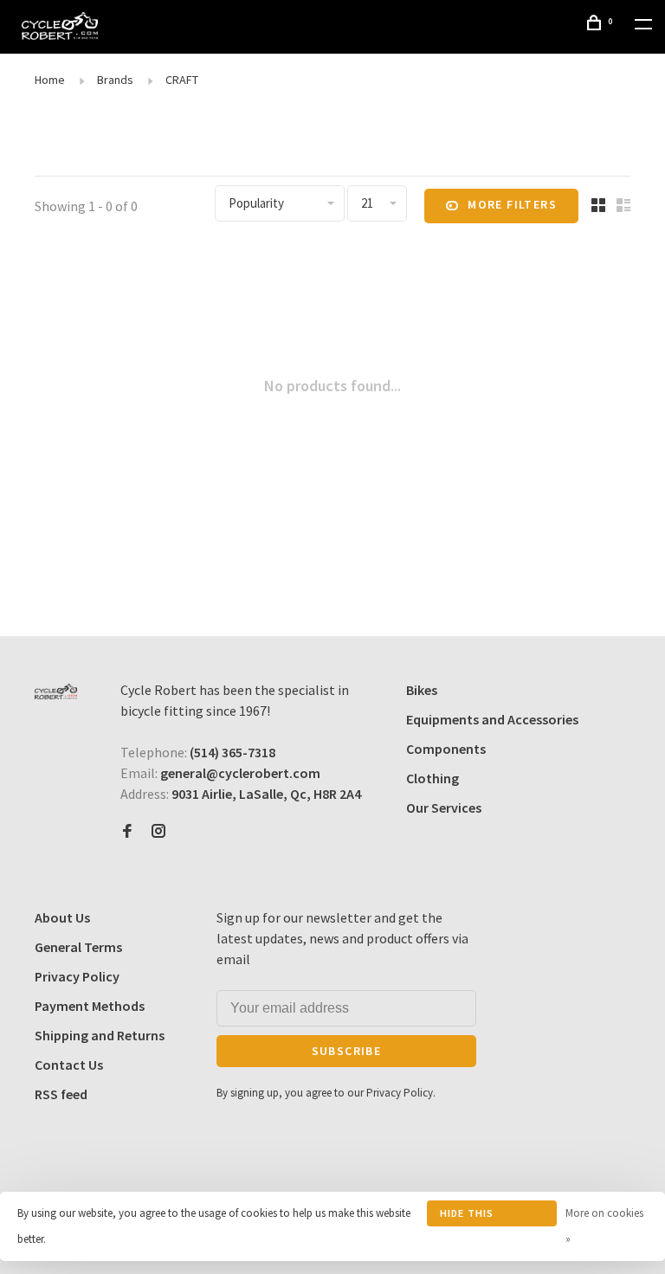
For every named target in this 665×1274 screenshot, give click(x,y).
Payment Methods (90, 1005)
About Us (62, 917)
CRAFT (181, 79)
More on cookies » (604, 1226)
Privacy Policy (77, 976)
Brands (115, 79)
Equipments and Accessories (492, 719)
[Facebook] (127, 831)
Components (446, 748)
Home (50, 79)
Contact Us (69, 1064)
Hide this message (467, 1216)
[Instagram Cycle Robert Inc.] (158, 831)
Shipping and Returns (100, 1035)
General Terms (78, 947)
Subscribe (347, 1050)
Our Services (443, 807)
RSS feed (61, 1094)
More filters (512, 204)
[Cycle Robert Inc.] (56, 691)
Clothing (432, 778)
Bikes (421, 689)
